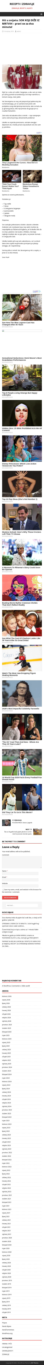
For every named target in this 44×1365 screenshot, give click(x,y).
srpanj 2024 (6, 1085)
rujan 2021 (6, 1206)
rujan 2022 (6, 1163)
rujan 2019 (6, 1291)
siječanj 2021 (6, 1234)
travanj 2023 (6, 1138)
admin (19, 31)
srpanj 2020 (6, 1255)
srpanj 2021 (6, 1213)
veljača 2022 (6, 1188)
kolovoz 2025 (6, 1039)
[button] (41, 14)
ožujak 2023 (6, 1142)
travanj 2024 (6, 1096)
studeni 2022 (6, 1156)
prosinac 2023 (7, 1110)
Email (4, 877)
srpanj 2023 (6, 1128)
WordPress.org (7, 1333)
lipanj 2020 (6, 1259)
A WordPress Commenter (11, 986)
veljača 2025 (6, 1060)
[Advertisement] (18, 48)
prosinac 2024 (7, 1067)
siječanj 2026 (6, 1021)
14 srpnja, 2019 (9, 31)
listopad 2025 (6, 1032)
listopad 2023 (6, 1117)
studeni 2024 (6, 1071)
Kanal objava (6, 1326)
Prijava (4, 1323)
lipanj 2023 (6, 1131)
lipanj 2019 (6, 1302)
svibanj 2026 (6, 1007)
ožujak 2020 (6, 1270)
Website (5, 883)
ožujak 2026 (6, 1014)
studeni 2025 (6, 1028)
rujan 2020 (6, 1248)
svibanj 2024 (6, 1092)
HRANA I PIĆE (7, 1344)
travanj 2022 (6, 1181)
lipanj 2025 (6, 1046)
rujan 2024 (6, 1078)
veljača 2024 (6, 1103)
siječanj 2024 (6, 1106)
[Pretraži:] (22, 905)
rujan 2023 (6, 1120)
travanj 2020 (6, 1266)
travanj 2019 (6, 1309)
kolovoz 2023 (6, 1124)
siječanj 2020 (6, 1277)
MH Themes (34, 1363)
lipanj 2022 (6, 1174)
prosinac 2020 (7, 1238)
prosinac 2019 (7, 1280)
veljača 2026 (6, 1018)
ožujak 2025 (6, 1057)
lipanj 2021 (6, 1216)
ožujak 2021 (6, 1227)
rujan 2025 (6, 1035)
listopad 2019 (6, 1287)
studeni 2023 (6, 1113)
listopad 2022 (6, 1160)
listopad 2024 (6, 1074)
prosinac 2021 (7, 1195)
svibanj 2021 (6, 1220)
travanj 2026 (6, 1010)
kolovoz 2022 (6, 1167)
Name (4, 871)
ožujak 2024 (6, 1099)
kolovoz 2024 (6, 1081)
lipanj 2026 (6, 1003)
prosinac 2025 (7, 1025)
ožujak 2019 (6, 1312)
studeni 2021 (6, 1199)
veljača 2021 (6, 1231)
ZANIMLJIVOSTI (7, 1351)
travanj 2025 (6, 1053)
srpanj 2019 (6, 1298)
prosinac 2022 (7, 1153)
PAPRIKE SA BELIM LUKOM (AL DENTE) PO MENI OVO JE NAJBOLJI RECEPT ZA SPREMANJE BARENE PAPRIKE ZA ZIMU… (21, 943)
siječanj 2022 (6, 1192)
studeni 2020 (6, 1241)
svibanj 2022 (6, 1177)
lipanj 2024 (6, 1089)
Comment (5, 855)
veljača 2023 (6, 1145)
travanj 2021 (6, 1224)
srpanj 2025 (6, 1042)
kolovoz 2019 (6, 1295)
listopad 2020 (6, 1245)
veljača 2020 (6, 1273)
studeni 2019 (6, 1284)
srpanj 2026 (6, 1000)
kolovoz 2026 (6, 996)
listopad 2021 (6, 1202)
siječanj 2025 (6, 1064)
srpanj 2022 (6, 1170)
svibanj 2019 (6, 1305)
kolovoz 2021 (6, 1209)
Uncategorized (7, 1347)
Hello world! (26, 986)
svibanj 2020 (6, 1263)
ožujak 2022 (6, 1184)
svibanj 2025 (6, 1050)
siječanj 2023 (6, 1149)
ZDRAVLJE (5, 1354)
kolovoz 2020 (6, 1252)
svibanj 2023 (6, 1135)
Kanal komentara (8, 1330)
